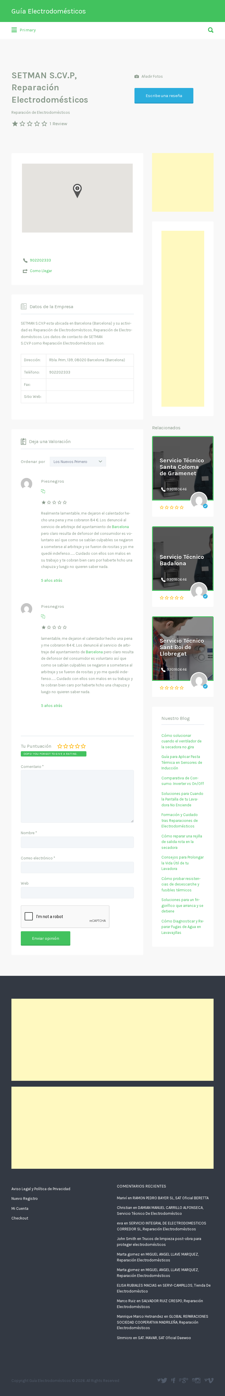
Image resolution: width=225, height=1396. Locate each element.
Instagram (197, 1380)
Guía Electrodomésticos (48, 11)
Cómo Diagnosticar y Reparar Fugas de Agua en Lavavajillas (182, 927)
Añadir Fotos (152, 76)
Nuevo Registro (24, 1198)
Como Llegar (41, 271)
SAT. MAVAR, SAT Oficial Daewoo (164, 1338)
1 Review (58, 123)
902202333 (40, 260)
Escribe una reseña (164, 95)
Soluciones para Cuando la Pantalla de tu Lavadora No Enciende (182, 799)
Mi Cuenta (19, 1208)
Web (25, 883)
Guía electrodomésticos (174, 1380)
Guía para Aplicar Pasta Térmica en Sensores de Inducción (181, 762)
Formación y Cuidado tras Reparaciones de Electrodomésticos (179, 820)
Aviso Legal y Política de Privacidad (40, 1189)
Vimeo (210, 1380)
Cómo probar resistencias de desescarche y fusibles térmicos (181, 884)
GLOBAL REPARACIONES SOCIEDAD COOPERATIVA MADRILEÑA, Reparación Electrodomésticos (162, 1322)
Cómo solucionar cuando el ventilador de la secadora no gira (181, 741)
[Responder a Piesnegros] (43, 491)
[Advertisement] (183, 182)
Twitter (164, 1380)
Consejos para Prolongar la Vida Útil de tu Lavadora (182, 863)
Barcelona (120, 527)
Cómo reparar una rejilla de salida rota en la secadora (181, 842)
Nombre (29, 833)
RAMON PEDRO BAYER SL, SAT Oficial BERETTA (171, 1198)
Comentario (32, 766)
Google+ (185, 1380)
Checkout (19, 1218)
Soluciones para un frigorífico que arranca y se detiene (182, 905)
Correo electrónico (38, 858)
